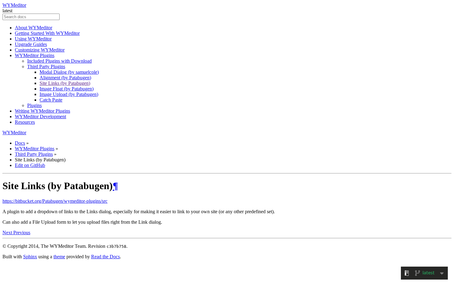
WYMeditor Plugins (34, 55)
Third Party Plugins (46, 66)
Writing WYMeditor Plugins (42, 111)
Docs (20, 143)
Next (7, 232)
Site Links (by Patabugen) (65, 83)
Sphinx (30, 256)
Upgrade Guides (31, 44)
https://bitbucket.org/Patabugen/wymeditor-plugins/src (54, 201)
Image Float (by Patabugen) (67, 88)
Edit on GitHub (30, 165)
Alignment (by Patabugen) (65, 77)
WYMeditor (14, 5)
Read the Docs (105, 256)
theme (59, 256)
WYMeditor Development (40, 116)
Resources (25, 122)
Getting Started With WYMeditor (47, 33)
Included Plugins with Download (59, 61)
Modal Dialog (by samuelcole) (69, 72)
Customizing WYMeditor (40, 49)
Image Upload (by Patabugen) (69, 94)
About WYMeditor (33, 27)
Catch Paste (51, 99)
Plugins (34, 105)
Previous (21, 232)
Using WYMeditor (33, 38)
